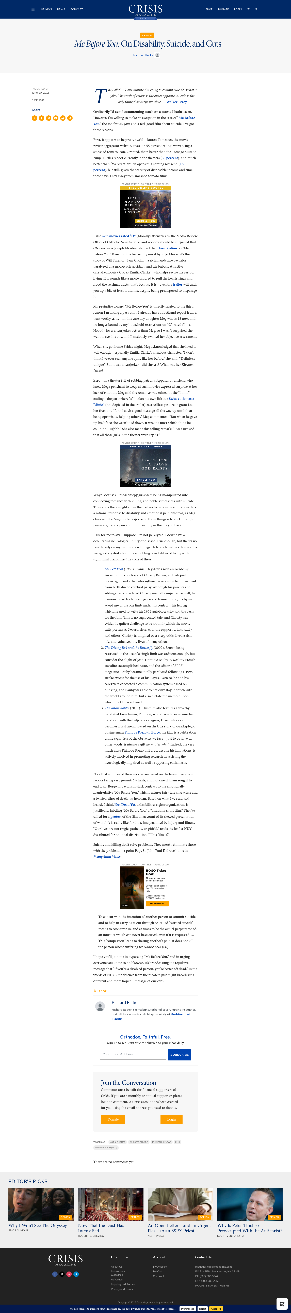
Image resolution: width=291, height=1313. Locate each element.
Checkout (158, 1276)
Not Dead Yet (125, 804)
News (61, 9)
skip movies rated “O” (119, 236)
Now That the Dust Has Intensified (101, 1228)
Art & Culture (117, 1142)
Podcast (77, 9)
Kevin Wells (156, 1235)
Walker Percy (176, 101)
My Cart (157, 1271)
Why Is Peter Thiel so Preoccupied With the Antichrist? (249, 1228)
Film (177, 1142)
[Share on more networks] (70, 118)
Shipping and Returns (123, 1284)
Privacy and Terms (122, 1289)
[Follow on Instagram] (69, 1274)
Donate (223, 9)
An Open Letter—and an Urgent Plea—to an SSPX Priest (179, 1228)
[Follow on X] (62, 1274)
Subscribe (179, 1055)
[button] (282, 1304)
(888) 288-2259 (210, 1280)
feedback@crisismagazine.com (213, 1266)
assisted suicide (139, 1142)
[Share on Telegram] (48, 118)
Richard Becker (143, 55)
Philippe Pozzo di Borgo (142, 732)
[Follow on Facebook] (55, 1274)
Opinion (46, 9)
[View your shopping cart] (248, 9)
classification (167, 248)
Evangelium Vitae (161, 1142)
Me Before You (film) (106, 1147)
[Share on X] (34, 118)
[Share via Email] (55, 118)
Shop (209, 9)
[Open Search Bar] (256, 9)
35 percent (170, 157)
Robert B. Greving (91, 1235)
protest (115, 816)
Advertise (117, 1279)
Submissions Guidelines (118, 1273)
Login (238, 9)
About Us (116, 1266)
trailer (177, 284)
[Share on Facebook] (41, 118)
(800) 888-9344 (209, 1276)
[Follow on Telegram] (76, 1274)
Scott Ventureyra (230, 1235)
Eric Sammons (18, 1230)
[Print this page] (63, 118)
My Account (160, 1266)
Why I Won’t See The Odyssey (37, 1225)
